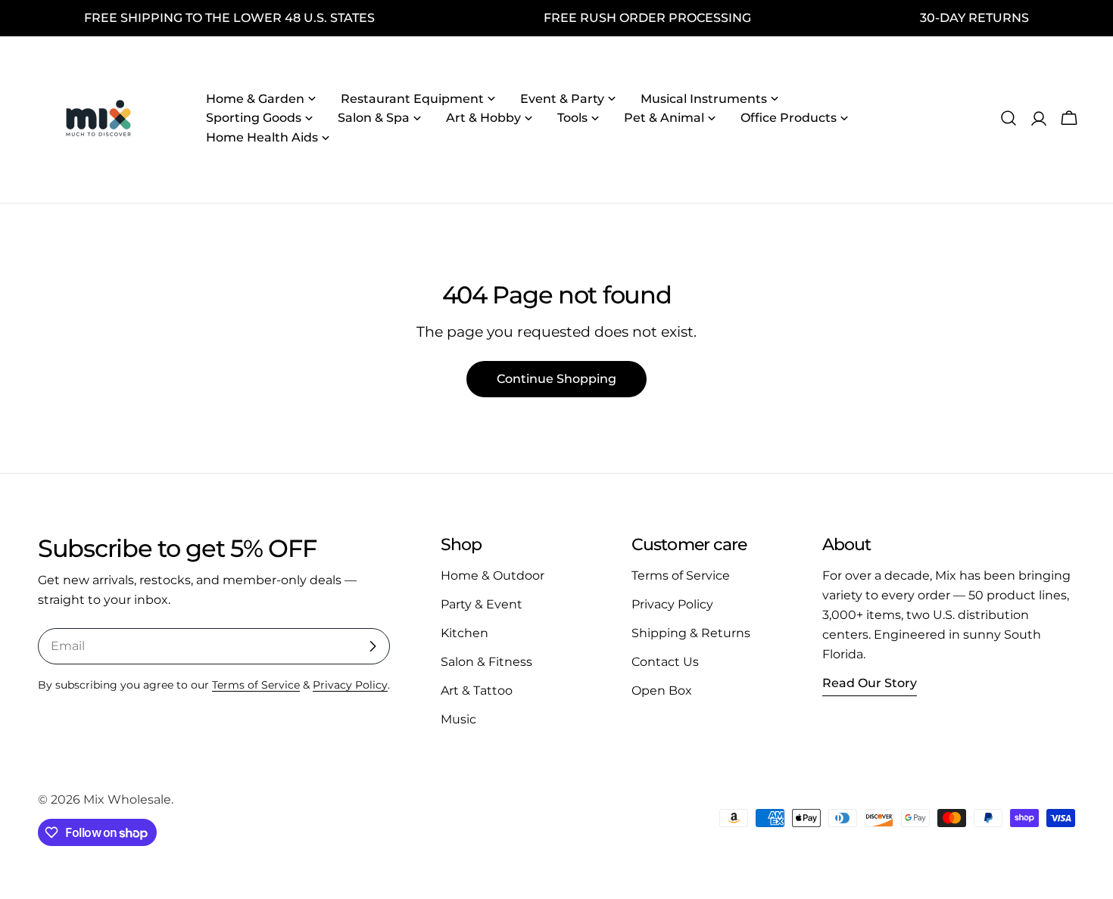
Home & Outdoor (492, 575)
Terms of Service (256, 685)
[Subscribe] (372, 646)
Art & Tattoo (477, 690)
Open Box (661, 690)
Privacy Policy (350, 685)
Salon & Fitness (486, 662)
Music (458, 719)
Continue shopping (556, 379)
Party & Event (481, 604)
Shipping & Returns (690, 633)
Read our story (869, 683)
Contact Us (665, 662)
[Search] (1008, 118)
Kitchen (464, 633)
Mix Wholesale (127, 799)
